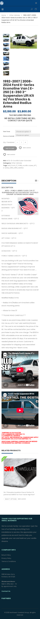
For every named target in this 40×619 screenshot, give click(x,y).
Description (9, 180)
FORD (20, 165)
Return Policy (6, 555)
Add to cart (10, 148)
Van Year (6, 131)
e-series (6, 168)
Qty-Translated (8, 142)
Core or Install (8, 136)
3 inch (13, 165)
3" (16, 165)
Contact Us (6, 591)
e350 (15, 168)
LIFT (35, 165)
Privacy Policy (6, 558)
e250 (11, 168)
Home (4, 15)
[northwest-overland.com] (13, 3)
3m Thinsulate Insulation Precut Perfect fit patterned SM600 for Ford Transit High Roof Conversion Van (20, 494)
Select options (11, 499)
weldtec (21, 168)
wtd (9, 165)
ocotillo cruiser (28, 165)
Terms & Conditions (9, 561)
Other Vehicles (14, 15)
